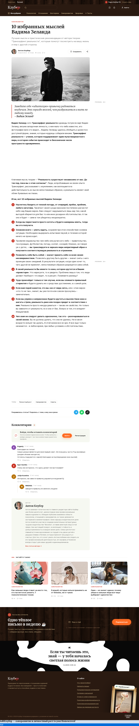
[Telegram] (76, 412)
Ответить (25, 460)
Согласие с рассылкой (85, 693)
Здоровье (79, 13)
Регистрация (80, 436)
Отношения (43, 13)
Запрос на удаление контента (88, 707)
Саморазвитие (67, 13)
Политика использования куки (88, 703)
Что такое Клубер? (84, 683)
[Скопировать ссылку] (87, 412)
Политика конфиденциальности (88, 700)
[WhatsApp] (81, 412)
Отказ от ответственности (87, 697)
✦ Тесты (88, 13)
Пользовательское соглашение (88, 690)
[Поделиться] (87, 51)
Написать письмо (83, 686)
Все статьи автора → (33, 546)
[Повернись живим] (128, 716)
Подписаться (121, 622)
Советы (53, 402)
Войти (67, 436)
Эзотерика (54, 13)
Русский (20, 2)
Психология (31, 13)
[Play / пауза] (106, 2)
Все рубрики (16, 13)
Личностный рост (25, 402)
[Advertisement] (51, 163)
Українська (11, 2)
